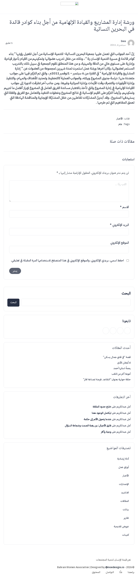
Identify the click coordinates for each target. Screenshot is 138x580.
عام (120, 124)
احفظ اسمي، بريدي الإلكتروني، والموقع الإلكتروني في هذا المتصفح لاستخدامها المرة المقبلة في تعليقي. (67, 260)
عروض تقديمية (121, 526)
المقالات (124, 501)
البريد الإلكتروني (119, 225)
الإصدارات (124, 484)
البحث (126, 293)
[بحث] (6, 7)
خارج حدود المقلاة (102, 407)
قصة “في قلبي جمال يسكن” (117, 357)
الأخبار (120, 119)
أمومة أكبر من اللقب (121, 374)
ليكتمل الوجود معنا (101, 413)
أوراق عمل (123, 467)
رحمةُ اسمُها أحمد (122, 368)
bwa (123, 41)
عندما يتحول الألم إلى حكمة (97, 419)
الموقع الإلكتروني (119, 242)
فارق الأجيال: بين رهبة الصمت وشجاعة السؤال (88, 425)
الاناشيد (125, 492)
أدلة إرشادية (123, 459)
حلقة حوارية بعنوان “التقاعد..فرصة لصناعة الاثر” (107, 379)
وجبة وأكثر (106, 432)
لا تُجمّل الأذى (124, 363)
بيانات (126, 509)
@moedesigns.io (114, 567)
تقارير (126, 518)
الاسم (124, 207)
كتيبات (125, 535)
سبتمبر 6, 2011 (118, 45)
